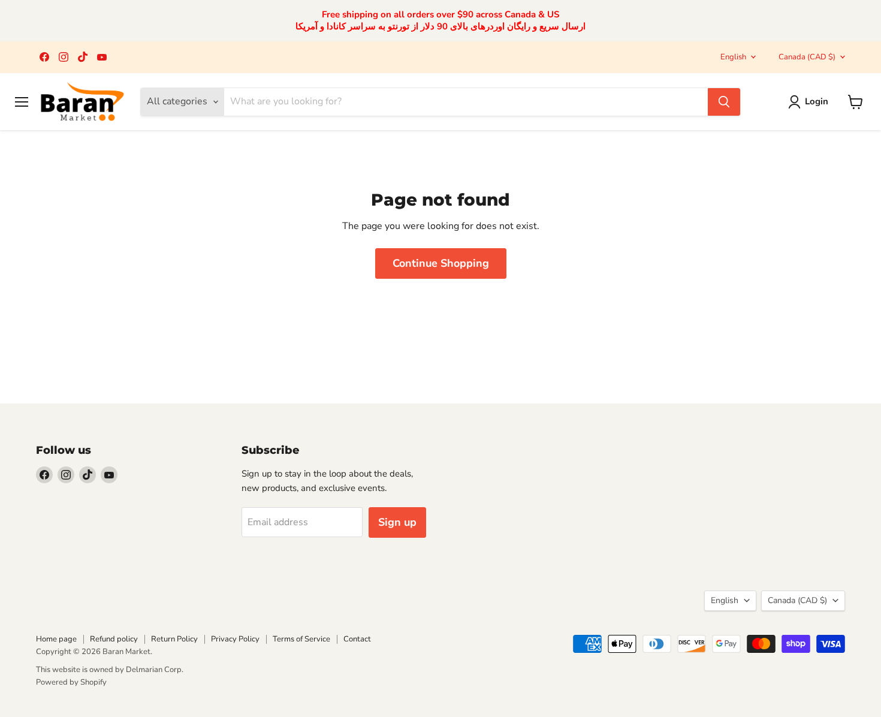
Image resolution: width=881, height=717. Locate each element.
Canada (807, 57)
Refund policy (114, 639)
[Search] (724, 102)
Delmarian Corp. (154, 669)
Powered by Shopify (71, 682)
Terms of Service (301, 639)
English (733, 57)
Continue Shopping (441, 263)
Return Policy (174, 639)
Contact (357, 639)
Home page (56, 639)
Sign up (397, 522)
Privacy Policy (235, 639)
